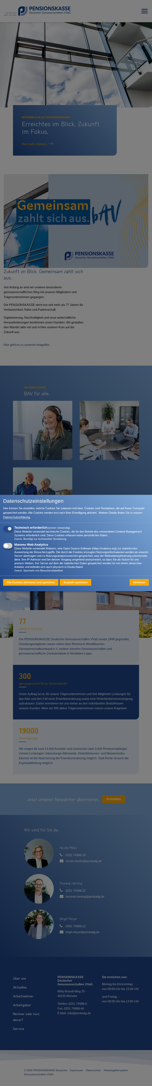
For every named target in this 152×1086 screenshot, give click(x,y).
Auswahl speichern (75, 582)
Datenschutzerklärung (16, 517)
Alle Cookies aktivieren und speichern (31, 582)
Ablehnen (139, 582)
